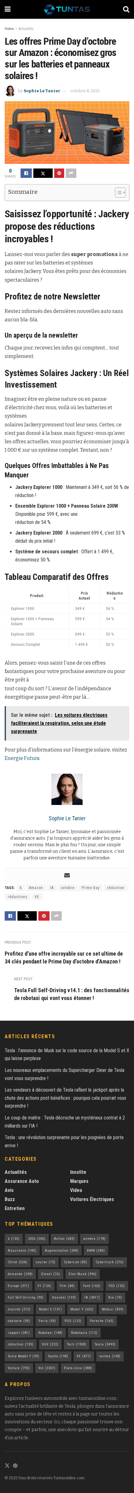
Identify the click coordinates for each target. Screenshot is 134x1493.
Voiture (19, 1368)
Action (64, 1239)
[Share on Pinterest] (59, 173)
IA (52, 888)
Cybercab (75, 1262)
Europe (18, 1286)
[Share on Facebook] (26, 173)
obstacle (19, 1321)
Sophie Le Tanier (42, 90)
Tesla (105, 1344)
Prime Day (91, 888)
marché (19, 1309)
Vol (46, 1368)
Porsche (102, 1321)
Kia (115, 1297)
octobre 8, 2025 (85, 90)
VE (37, 897)
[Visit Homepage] (67, 9)
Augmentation (62, 1251)
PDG (73, 1321)
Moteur (113, 1309)
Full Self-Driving (26, 1297)
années (94, 1239)
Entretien (15, 1208)
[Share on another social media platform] (71, 173)
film (67, 1286)
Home (9, 29)
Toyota (58, 1356)
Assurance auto (22, 1181)
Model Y (81, 1309)
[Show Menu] (8, 9)
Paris (47, 1321)
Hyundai (64, 1297)
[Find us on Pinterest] (15, 1466)
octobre (67, 888)
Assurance (22, 1251)
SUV (50, 1344)
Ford (91, 1286)
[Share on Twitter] (43, 173)
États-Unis (78, 1368)
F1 (44, 1286)
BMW (96, 1251)
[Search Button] (126, 9)
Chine (17, 1262)
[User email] (67, 875)
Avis (9, 1190)
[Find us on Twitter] (7, 1466)
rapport (19, 1333)
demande (20, 1274)
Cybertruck (110, 1262)
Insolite (78, 1172)
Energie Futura (22, 758)
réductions (17, 897)
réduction (115, 888)
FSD (117, 1286)
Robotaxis (84, 1333)
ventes (110, 1356)
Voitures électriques (92, 1199)
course (45, 1262)
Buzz (10, 1199)
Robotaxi (50, 1333)
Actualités (26, 29)
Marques (79, 1181)
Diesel (50, 1274)
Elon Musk (83, 1274)
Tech (76, 1344)
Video (76, 1190)
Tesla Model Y (23, 1356)
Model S (50, 1309)
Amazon (36, 888)
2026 (36, 1239)
